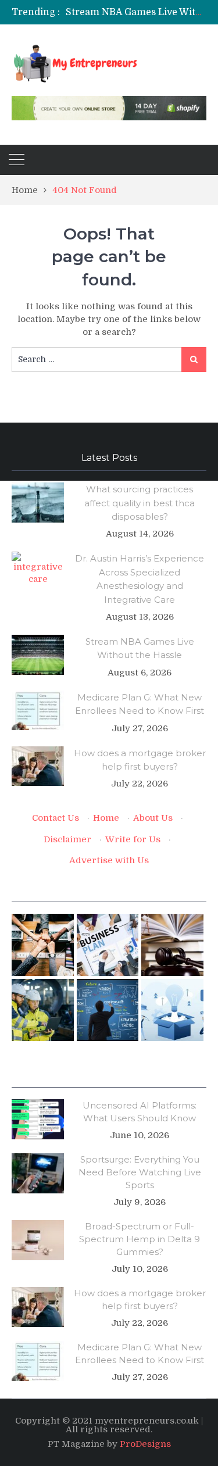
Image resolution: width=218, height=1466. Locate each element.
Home (106, 818)
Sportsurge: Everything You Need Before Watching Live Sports (139, 1172)
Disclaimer (67, 839)
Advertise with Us (109, 860)
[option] (136, 12)
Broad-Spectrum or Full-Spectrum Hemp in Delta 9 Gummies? (139, 1239)
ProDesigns (145, 1444)
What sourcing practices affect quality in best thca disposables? (139, 503)
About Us (153, 818)
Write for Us (132, 839)
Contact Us (55, 818)
